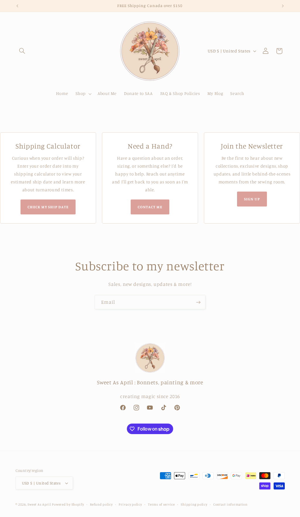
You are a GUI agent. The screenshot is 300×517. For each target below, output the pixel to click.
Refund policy (101, 504)
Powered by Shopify (68, 504)
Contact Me (150, 206)
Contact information (230, 504)
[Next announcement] (282, 6)
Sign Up (252, 199)
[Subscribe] (198, 302)
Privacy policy (130, 504)
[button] (22, 51)
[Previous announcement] (17, 6)
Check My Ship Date (48, 206)
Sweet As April (39, 504)
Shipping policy (194, 504)
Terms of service (161, 504)
